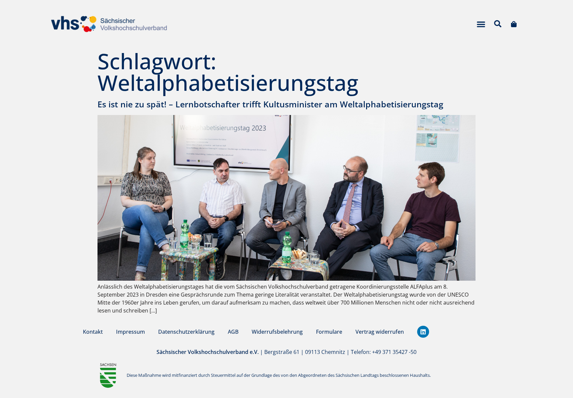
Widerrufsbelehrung (277, 331)
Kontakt (93, 331)
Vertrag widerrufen (379, 331)
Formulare (329, 331)
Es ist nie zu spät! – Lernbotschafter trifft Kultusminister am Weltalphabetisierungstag (270, 104)
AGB (233, 331)
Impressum (130, 331)
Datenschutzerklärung (186, 331)
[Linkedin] (423, 332)
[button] (481, 24)
